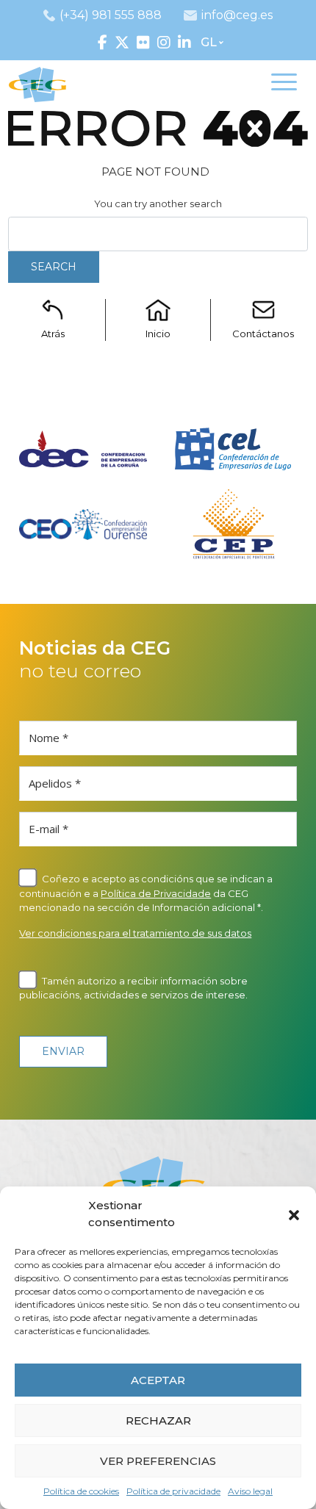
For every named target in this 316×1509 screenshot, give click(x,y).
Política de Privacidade (156, 893)
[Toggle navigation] (284, 84)
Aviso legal (250, 1491)
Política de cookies (81, 1491)
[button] (294, 1214)
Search (53, 266)
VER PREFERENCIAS (158, 1461)
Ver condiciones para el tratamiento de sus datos (135, 933)
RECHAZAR (158, 1420)
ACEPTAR (158, 1380)
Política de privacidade (173, 1491)
